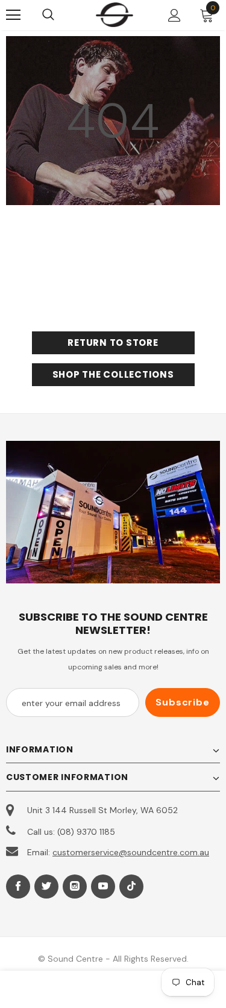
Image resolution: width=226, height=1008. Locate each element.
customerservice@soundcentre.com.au (130, 852)
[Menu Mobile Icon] (13, 15)
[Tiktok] (131, 886)
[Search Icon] (60, 15)
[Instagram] (75, 886)
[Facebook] (18, 886)
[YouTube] (103, 886)
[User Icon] (174, 15)
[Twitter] (46, 886)
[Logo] (114, 14)
